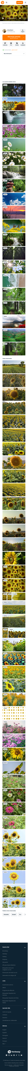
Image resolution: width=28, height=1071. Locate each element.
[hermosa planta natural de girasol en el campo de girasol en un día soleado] (13, 103)
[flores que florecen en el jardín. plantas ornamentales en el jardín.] (13, 799)
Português (5, 1065)
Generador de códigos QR (9, 1003)
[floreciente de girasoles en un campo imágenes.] (13, 379)
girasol (14, 942)
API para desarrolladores (8, 993)
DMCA (4, 1015)
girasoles (6, 942)
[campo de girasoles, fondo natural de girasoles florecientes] (9, 604)
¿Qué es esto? (14, 50)
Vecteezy (4, 982)
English (4, 1059)
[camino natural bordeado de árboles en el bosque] (13, 307)
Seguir (22, 31)
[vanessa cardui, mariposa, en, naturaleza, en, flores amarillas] (13, 225)
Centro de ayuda (6, 1042)
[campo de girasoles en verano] (13, 366)
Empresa (4, 987)
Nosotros (4, 1047)
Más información (8, 53)
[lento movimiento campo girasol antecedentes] (13, 853)
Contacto (4, 1044)
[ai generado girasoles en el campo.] (13, 676)
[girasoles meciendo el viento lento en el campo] (13, 407)
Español (4, 1062)
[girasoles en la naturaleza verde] (10, 651)
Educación (5, 990)
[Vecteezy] (2, 2)
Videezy (4, 984)
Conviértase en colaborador (9, 1050)
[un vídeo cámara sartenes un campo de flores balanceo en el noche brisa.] (13, 744)
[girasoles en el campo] (13, 461)
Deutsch (4, 1068)
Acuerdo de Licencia (7, 1013)
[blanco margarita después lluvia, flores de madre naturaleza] (13, 157)
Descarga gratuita (14, 37)
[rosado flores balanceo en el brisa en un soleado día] (13, 758)
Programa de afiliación (8, 1018)
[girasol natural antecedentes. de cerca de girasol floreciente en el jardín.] (13, 703)
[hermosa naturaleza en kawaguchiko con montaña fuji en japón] (13, 320)
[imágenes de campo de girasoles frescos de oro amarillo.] (13, 502)
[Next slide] (21, 942)
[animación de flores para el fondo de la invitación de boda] (13, 144)
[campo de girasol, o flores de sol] (13, 420)
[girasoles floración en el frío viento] (13, 690)
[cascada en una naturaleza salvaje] (13, 116)
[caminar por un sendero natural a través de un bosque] (13, 348)
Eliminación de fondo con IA (9, 1000)
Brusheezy (5, 979)
